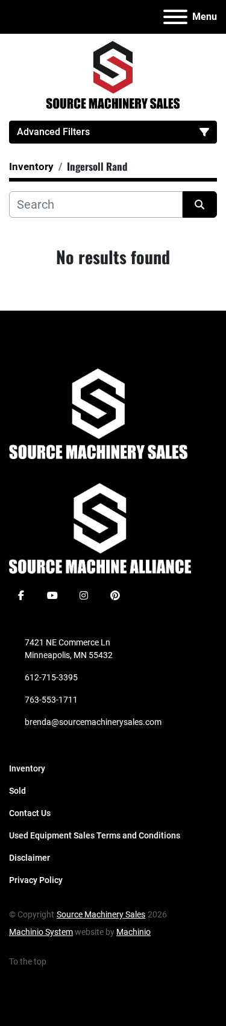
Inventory (27, 768)
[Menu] (175, 17)
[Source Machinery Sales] (98, 413)
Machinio (133, 932)
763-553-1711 (51, 700)
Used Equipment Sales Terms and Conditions (94, 835)
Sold (17, 791)
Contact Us (30, 813)
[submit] (200, 204)
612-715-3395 (51, 677)
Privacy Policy (36, 880)
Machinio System (41, 932)
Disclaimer (29, 858)
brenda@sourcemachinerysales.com (93, 722)
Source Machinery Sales (101, 914)
